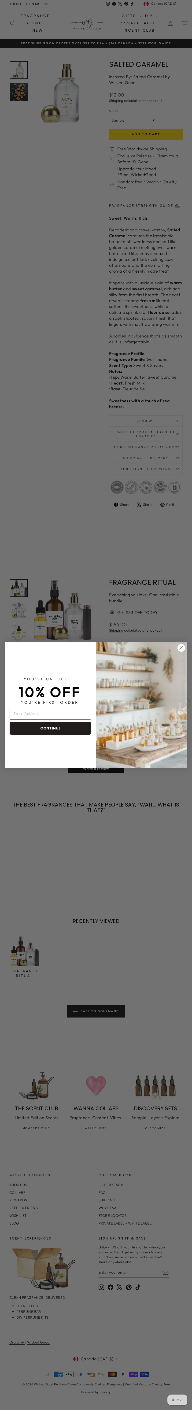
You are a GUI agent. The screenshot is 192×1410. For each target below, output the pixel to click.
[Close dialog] (181, 648)
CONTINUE (50, 728)
